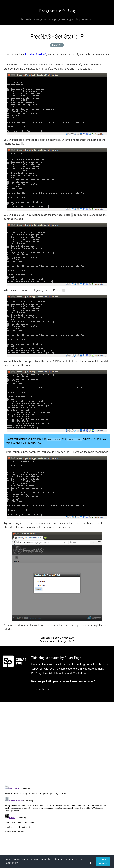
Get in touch (42, 689)
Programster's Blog (57, 11)
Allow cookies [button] (103, 861)
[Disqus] (57, 741)
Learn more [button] (11, 862)
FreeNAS (56, 45)
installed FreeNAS (35, 54)
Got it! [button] (90, 861)
